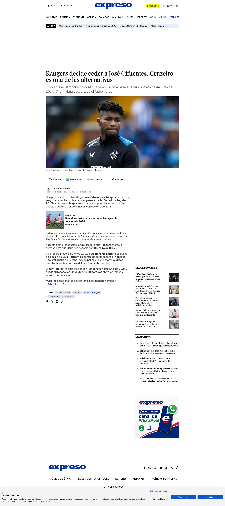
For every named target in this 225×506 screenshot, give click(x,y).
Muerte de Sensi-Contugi (70, 26)
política (65, 17)
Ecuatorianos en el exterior (61, 296)
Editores (121, 479)
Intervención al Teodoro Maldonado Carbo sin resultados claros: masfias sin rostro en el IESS (147, 289)
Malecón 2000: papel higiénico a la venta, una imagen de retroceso (147, 324)
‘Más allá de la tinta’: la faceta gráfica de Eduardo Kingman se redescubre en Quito (148, 278)
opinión (91, 17)
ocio (153, 17)
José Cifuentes (63, 292)
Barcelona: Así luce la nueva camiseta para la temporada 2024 (91, 220)
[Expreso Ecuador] (67, 470)
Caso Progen (157, 26)
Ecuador (104, 17)
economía (78, 17)
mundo (163, 17)
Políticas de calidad (164, 479)
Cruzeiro (77, 292)
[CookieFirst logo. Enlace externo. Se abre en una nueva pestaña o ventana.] (3, 493)
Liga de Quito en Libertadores (133, 26)
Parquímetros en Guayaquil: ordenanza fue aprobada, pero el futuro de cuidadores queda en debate (159, 371)
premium (174, 17)
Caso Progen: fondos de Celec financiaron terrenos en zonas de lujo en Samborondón (159, 344)
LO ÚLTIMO (51, 17)
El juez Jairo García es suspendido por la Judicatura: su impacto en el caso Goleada (158, 352)
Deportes (141, 17)
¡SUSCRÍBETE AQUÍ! (58, 283)
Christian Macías (61, 189)
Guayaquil (118, 17)
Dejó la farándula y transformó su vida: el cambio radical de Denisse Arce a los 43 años (159, 379)
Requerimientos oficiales (93, 479)
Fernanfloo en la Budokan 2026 (101, 26)
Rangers (96, 292)
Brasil (86, 292)
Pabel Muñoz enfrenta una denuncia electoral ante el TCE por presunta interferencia (156, 361)
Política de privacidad (158, 491)
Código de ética (60, 479)
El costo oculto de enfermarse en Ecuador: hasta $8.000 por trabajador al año (146, 301)
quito (130, 17)
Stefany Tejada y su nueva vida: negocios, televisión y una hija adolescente (148, 312)
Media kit (138, 479)
